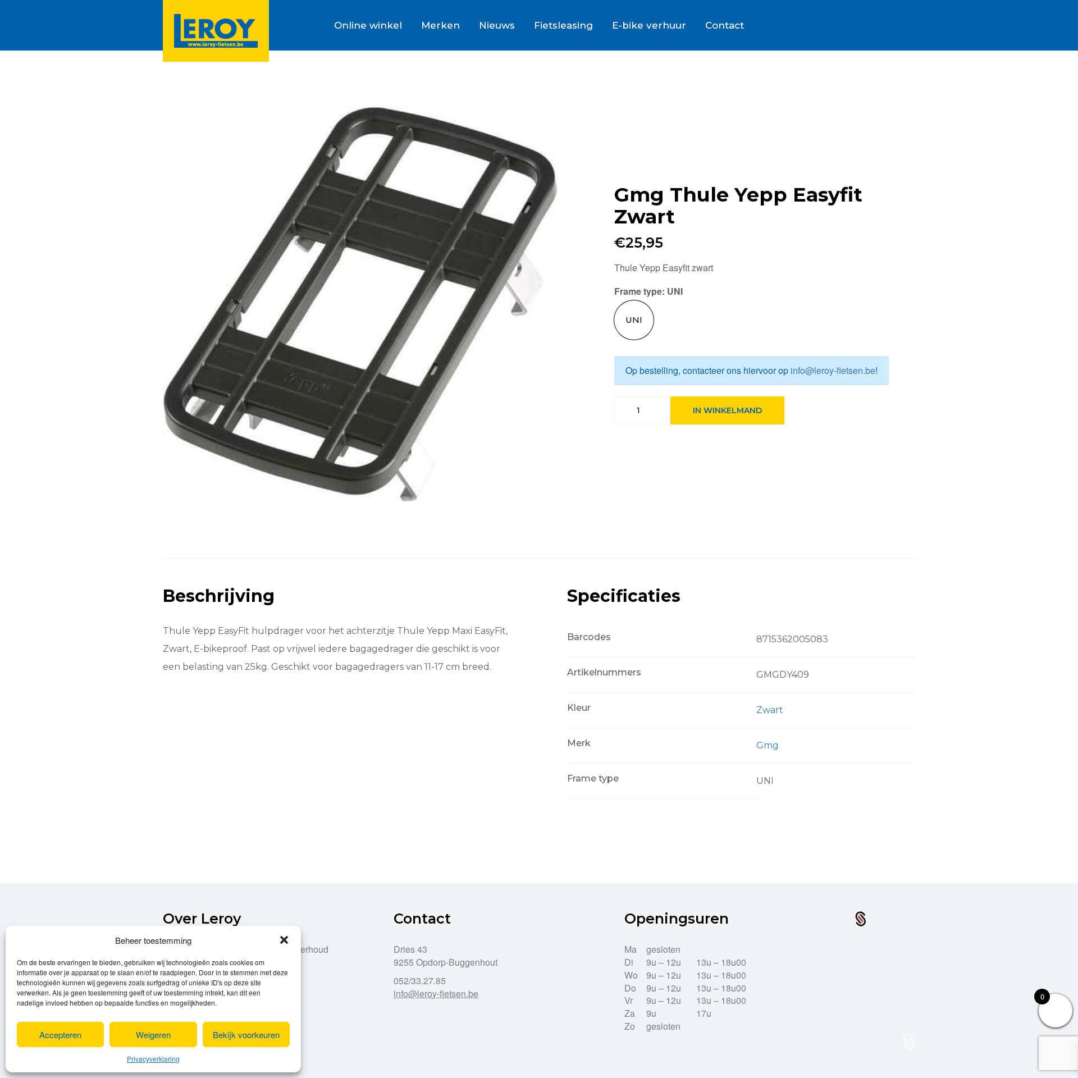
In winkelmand (727, 410)
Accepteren (60, 1034)
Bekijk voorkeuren (246, 1034)
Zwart (769, 710)
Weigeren (153, 1034)
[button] (284, 939)
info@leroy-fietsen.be (833, 370)
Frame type (638, 291)
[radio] (634, 320)
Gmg (767, 745)
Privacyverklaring (153, 1058)
